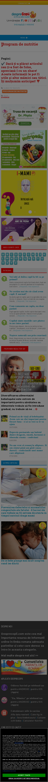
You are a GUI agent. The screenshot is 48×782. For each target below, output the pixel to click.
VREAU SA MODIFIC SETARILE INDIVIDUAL (24, 778)
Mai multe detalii (19, 742)
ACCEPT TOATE (24, 775)
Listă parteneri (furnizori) (9, 770)
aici (39, 751)
